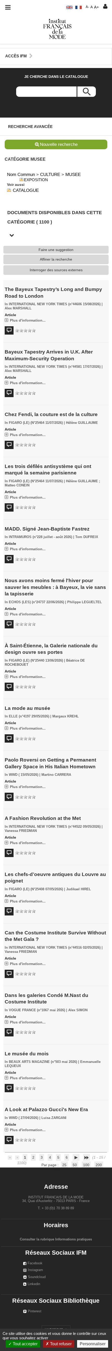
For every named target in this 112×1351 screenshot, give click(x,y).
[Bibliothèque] (57, 28)
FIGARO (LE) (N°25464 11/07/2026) (36, 423)
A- (87, 7)
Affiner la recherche (56, 259)
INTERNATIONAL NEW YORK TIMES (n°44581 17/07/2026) (55, 367)
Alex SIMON (78, 1010)
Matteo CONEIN (17, 485)
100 (86, 1165)
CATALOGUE (26, 190)
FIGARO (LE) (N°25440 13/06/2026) (36, 660)
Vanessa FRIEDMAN (21, 831)
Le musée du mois (27, 1053)
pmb (58, 1169)
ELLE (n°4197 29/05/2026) (29, 716)
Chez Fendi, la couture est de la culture (51, 414)
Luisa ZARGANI (53, 1118)
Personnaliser (92, 1344)
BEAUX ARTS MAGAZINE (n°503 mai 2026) (43, 1062)
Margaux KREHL (65, 716)
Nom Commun (21, 174)
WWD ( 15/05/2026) (23, 775)
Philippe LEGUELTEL (84, 602)
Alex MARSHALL (18, 308)
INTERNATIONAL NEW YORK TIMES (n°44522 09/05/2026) (55, 827)
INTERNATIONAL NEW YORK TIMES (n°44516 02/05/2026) (55, 947)
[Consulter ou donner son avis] (25, 331)
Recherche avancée (30, 126)
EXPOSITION (36, 180)
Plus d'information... (28, 320)
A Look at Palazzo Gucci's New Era (46, 1109)
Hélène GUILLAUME (82, 423)
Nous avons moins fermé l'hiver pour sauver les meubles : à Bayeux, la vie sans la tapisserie (55, 587)
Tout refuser (60, 1344)
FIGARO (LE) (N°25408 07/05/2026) (36, 889)
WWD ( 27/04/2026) (23, 1118)
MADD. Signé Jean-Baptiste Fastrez (47, 529)
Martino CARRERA (56, 775)
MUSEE (73, 174)
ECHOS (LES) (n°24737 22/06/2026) (36, 602)
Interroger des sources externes (56, 270)
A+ (96, 7)
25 (64, 1165)
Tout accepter (25, 1344)
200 (99, 1165)
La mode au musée (27, 708)
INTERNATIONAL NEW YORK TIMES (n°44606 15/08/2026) (55, 304)
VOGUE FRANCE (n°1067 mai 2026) (37, 1010)
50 (75, 1165)
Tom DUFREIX (86, 537)
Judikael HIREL (78, 889)
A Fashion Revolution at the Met (43, 818)
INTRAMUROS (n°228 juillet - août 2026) (40, 537)
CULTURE (50, 174)
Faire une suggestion (56, 250)
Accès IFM (16, 56)
